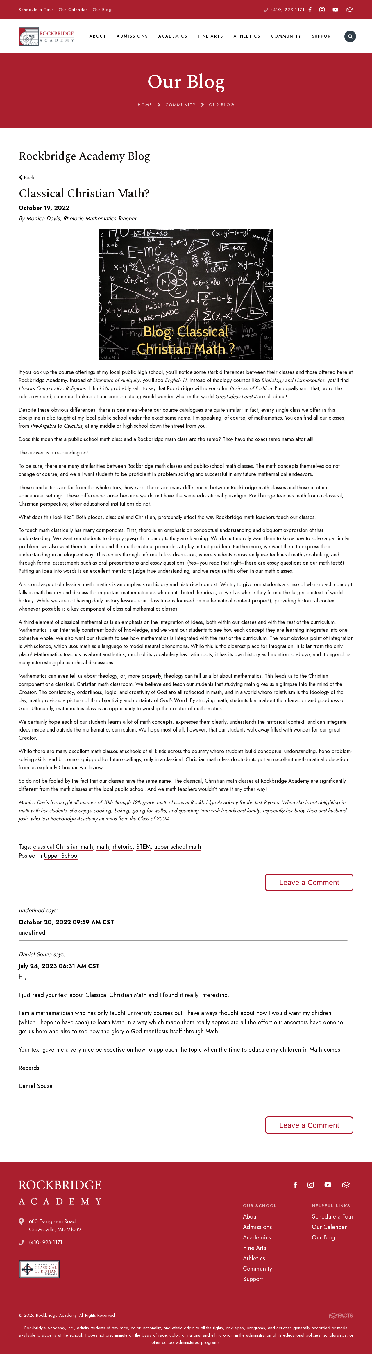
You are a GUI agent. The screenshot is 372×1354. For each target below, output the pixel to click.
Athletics (247, 36)
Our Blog (102, 9)
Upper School (61, 855)
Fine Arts (210, 36)
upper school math (177, 846)
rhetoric (122, 846)
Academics (172, 36)
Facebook (310, 9)
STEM (143, 846)
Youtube (335, 9)
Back (28, 177)
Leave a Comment (309, 882)
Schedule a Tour (36, 9)
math (102, 846)
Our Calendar (73, 9)
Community (286, 36)
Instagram (322, 9)
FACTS (350, 9)
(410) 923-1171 (288, 9)
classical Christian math (63, 846)
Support (323, 36)
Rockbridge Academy (46, 36)
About (98, 36)
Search (350, 36)
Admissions (132, 36)
